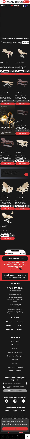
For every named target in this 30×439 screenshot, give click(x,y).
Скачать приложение (15, 259)
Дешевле (17, 42)
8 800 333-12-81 (15, 288)
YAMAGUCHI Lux (5, 230)
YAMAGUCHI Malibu (6, 66)
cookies (15, 421)
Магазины (15, 345)
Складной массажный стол (7, 68)
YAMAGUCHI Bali (5, 201)
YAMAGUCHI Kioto (20, 125)
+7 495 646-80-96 (15, 291)
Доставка (15, 363)
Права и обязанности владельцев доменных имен (15, 299)
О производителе (15, 371)
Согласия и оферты (15, 294)
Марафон (15, 348)
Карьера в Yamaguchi (15, 367)
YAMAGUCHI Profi (20, 66)
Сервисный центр (15, 352)
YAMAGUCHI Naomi (6, 156)
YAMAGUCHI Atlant (20, 156)
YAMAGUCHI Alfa (5, 96)
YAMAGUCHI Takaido (21, 96)
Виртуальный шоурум (15, 356)
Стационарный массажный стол (20, 68)
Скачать (26, 2)
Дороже (26, 42)
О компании (15, 341)
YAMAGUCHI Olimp (20, 201)
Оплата (15, 360)
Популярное (6, 42)
